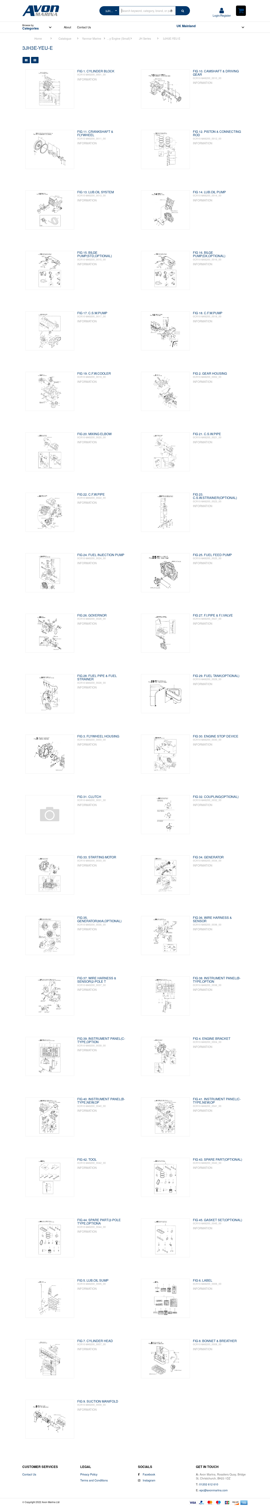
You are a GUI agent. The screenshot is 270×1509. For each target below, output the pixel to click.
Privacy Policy (88, 1474)
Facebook (148, 1474)
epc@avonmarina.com (213, 1490)
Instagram (148, 1480)
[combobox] (212, 27)
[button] (109, 10)
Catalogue (65, 38)
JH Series (145, 38)
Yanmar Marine (91, 38)
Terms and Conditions (94, 1480)
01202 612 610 (208, 1484)
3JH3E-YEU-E (171, 38)
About (67, 27)
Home (38, 38)
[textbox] (212, 26)
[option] (39, 38)
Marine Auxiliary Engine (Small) (118, 38)
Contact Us (84, 27)
